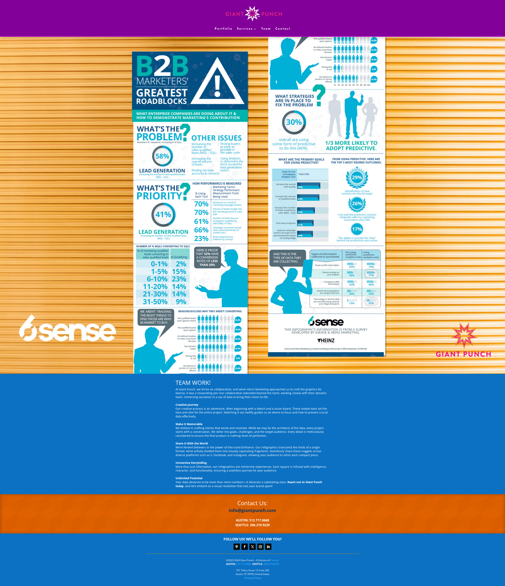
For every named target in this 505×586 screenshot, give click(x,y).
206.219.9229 (271, 564)
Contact (283, 28)
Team (266, 28)
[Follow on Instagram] (260, 547)
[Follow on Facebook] (244, 547)
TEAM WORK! (193, 383)
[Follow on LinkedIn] (268, 547)
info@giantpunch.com (252, 510)
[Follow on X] (252, 547)
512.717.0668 (243, 564)
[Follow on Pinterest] (237, 547)
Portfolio (224, 28)
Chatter (274, 560)
